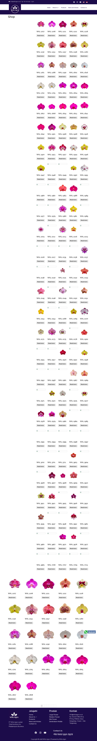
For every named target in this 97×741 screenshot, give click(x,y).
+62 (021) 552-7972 (63, 734)
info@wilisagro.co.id (76, 714)
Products (63, 7)
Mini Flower (53, 719)
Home (48, 7)
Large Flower (53, 715)
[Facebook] (74, 2)
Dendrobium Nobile (55, 721)
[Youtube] (80, 2)
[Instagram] (77, 2)
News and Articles (73, 7)
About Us (55, 7)
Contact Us (84, 7)
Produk (53, 711)
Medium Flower (54, 717)
